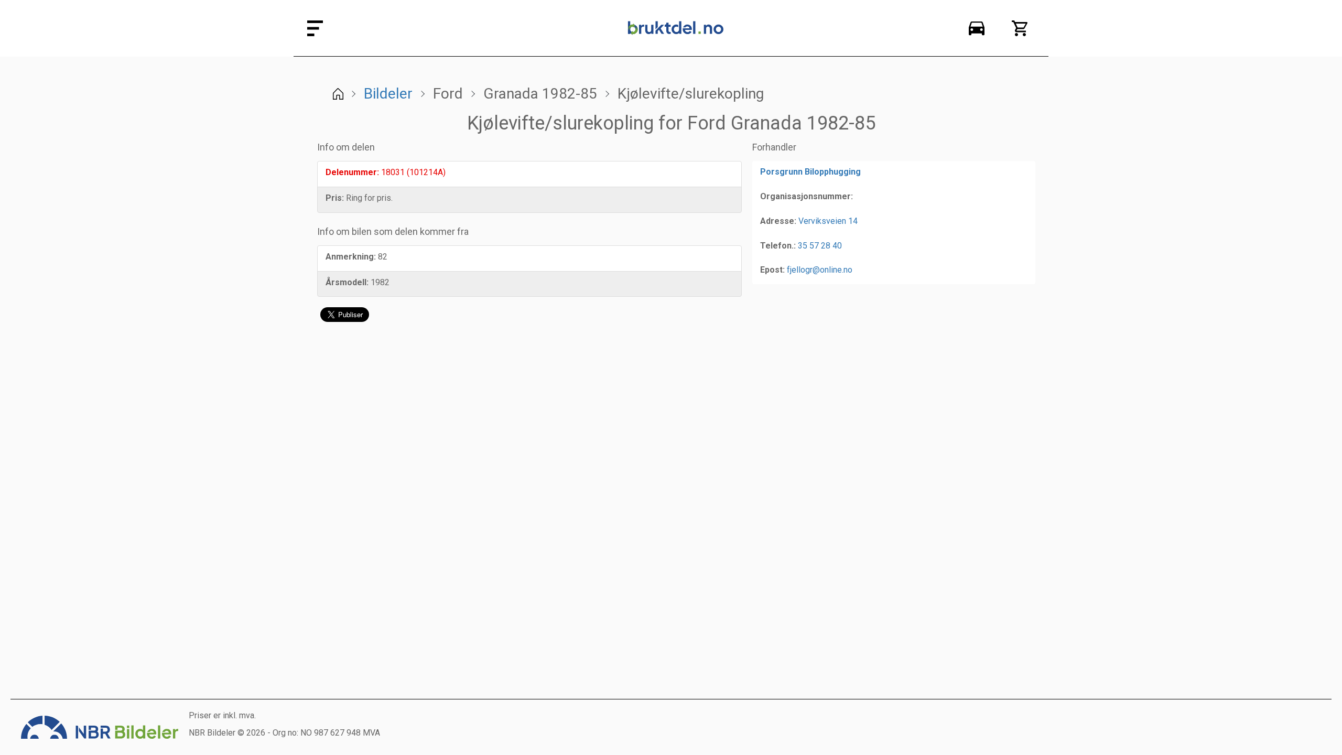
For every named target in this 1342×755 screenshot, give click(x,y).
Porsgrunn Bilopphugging (810, 172)
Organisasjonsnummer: (806, 196)
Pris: (335, 198)
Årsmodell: (347, 282)
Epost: (772, 270)
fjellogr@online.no (819, 270)
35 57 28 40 (820, 246)
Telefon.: (778, 246)
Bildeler (388, 93)
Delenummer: (352, 172)
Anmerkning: (351, 257)
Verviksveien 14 (828, 221)
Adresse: (778, 221)
